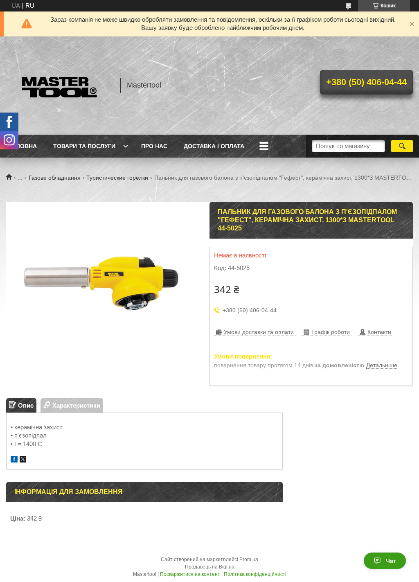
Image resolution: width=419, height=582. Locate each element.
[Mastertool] (59, 86)
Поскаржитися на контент (190, 574)
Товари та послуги (84, 146)
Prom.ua (248, 559)
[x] (23, 460)
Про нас (154, 146)
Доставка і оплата (214, 146)
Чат (391, 560)
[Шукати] (402, 146)
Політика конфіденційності (255, 574)
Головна (22, 146)
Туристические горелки (117, 177)
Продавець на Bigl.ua (209, 567)
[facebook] (14, 460)
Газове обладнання (55, 177)
